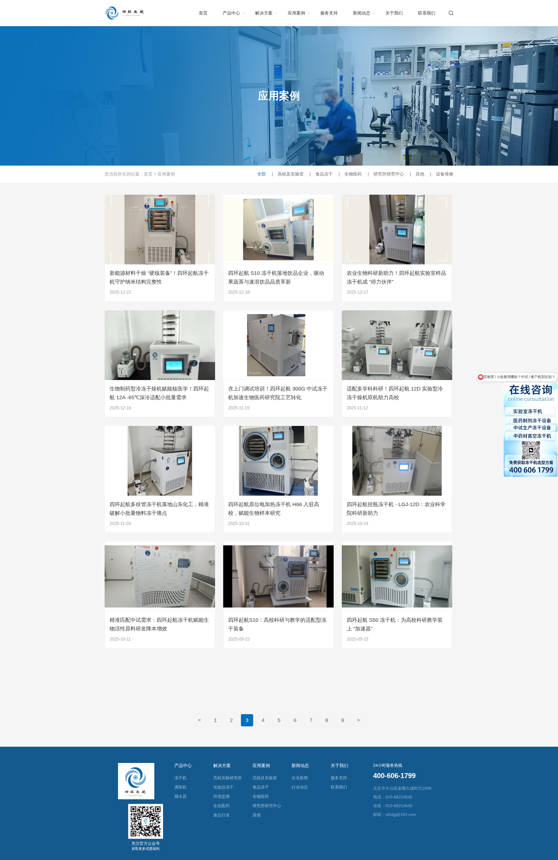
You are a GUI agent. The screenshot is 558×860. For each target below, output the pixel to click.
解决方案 (264, 12)
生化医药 (221, 805)
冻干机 (180, 777)
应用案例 (296, 12)
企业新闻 (299, 777)
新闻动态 (361, 12)
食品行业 (221, 815)
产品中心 (231, 12)
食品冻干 (321, 173)
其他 (417, 173)
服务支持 (329, 12)
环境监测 (221, 796)
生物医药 (350, 173)
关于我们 (394, 12)
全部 (261, 173)
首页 (203, 12)
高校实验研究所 (227, 777)
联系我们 (426, 12)
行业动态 (299, 787)
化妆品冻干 (223, 787)
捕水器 (180, 796)
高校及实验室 (288, 173)
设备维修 (441, 173)
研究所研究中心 (386, 173)
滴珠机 (180, 787)
